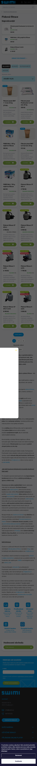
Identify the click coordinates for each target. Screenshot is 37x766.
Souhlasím (18, 761)
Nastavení (18, 755)
